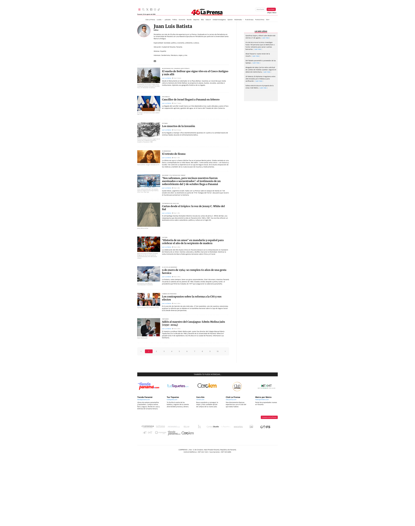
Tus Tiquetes (225, 427)
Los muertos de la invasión (178, 126)
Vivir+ (268, 20)
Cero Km (187, 433)
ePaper (269, 13)
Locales (159, 20)
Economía (182, 20)
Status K (208, 20)
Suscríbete (271, 9)
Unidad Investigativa (219, 20)
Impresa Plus (161, 433)
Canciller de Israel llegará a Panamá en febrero (190, 99)
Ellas (202, 20)
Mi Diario (174, 427)
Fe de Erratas (249, 20)
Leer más (265, 38)
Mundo (189, 20)
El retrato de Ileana (173, 154)
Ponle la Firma (259, 20)
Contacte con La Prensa (269, 417)
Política (174, 20)
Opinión (230, 20)
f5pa (265, 427)
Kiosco (274, 13)
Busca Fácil (239, 427)
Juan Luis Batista (166, 78)
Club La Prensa (150, 20)
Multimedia (238, 20)
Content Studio (213, 427)
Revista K (200, 427)
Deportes (196, 20)
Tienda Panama (175, 433)
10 (217, 351)
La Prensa (161, 427)
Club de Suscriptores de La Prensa (252, 427)
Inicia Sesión (260, 9)
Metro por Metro (148, 433)
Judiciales (168, 20)
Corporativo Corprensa (149, 427)
